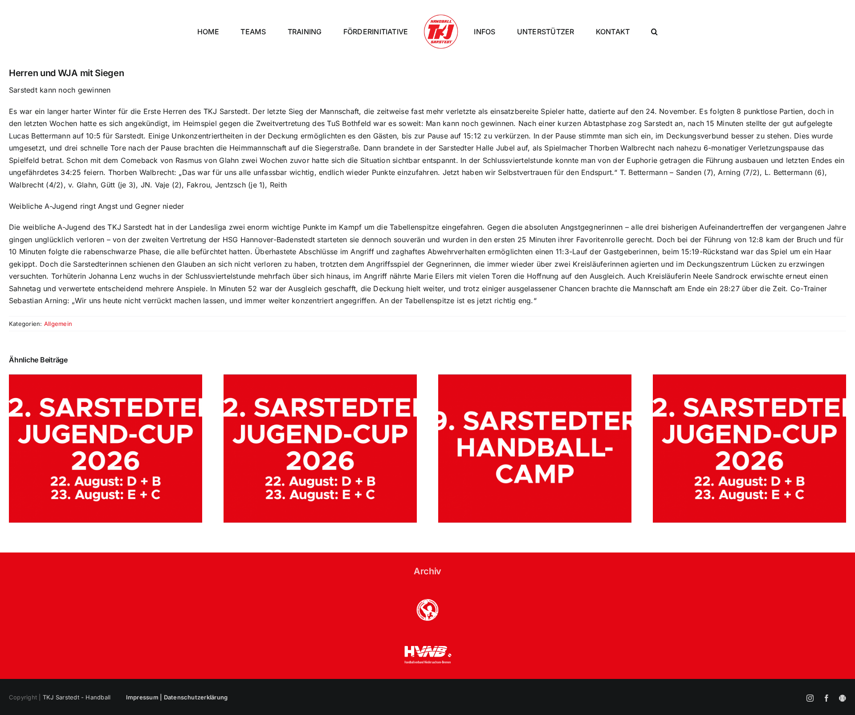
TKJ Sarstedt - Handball (77, 697)
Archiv (427, 571)
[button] (694, 31)
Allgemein (58, 323)
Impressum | (145, 697)
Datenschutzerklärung (196, 697)
